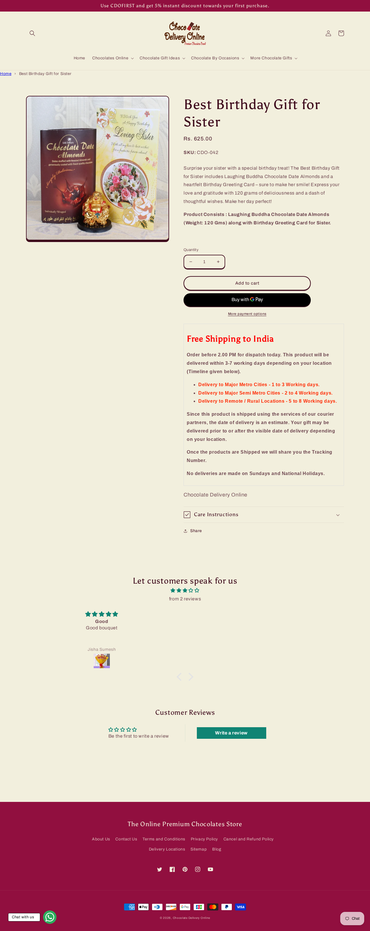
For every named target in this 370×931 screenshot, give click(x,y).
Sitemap (198, 849)
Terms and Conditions (164, 839)
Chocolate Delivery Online (191, 917)
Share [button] (196, 531)
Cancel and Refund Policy (248, 839)
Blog (216, 849)
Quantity (191, 250)
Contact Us (126, 839)
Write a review (231, 732)
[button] (32, 33)
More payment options (247, 314)
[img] (185, 590)
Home (5, 74)
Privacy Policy (204, 839)
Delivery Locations (167, 849)
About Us (101, 839)
